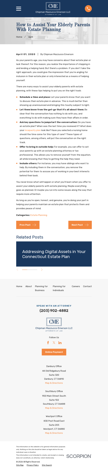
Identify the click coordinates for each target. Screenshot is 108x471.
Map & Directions (54, 383)
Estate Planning (38, 215)
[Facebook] (48, 342)
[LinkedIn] (60, 342)
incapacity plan (33, 130)
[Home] (53, 8)
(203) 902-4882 (54, 311)
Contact (87, 286)
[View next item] (42, 269)
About (28, 286)
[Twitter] (54, 342)
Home (19, 286)
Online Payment (54, 352)
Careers (76, 286)
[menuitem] (20, 465)
